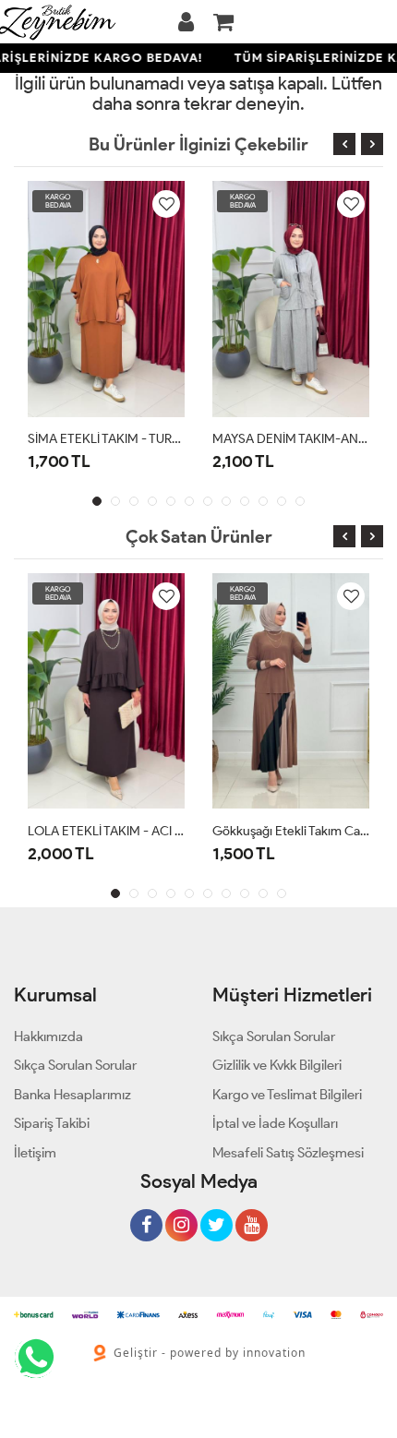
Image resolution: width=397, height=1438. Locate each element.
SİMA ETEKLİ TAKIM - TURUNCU (106, 439)
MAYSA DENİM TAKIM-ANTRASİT (290, 439)
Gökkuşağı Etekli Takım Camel (290, 831)
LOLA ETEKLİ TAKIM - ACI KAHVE (106, 831)
